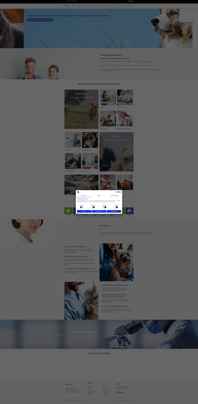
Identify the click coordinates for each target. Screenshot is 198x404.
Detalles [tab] (99, 195)
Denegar (84, 211)
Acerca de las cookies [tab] (114, 195)
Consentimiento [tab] (83, 195)
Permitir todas (113, 211)
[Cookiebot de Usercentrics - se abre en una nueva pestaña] (116, 192)
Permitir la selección (99, 211)
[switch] (93, 207)
